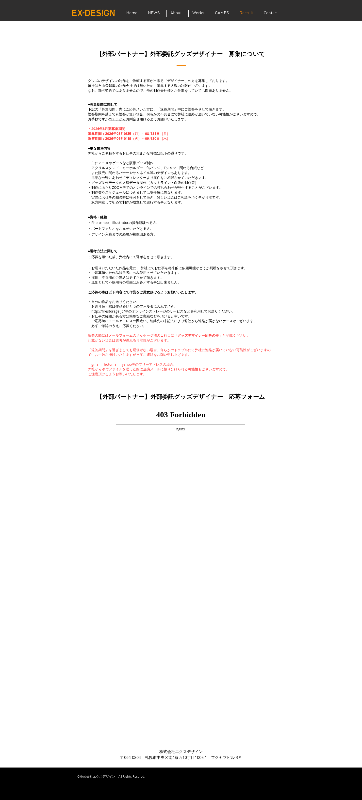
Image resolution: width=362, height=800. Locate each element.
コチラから (117, 119)
